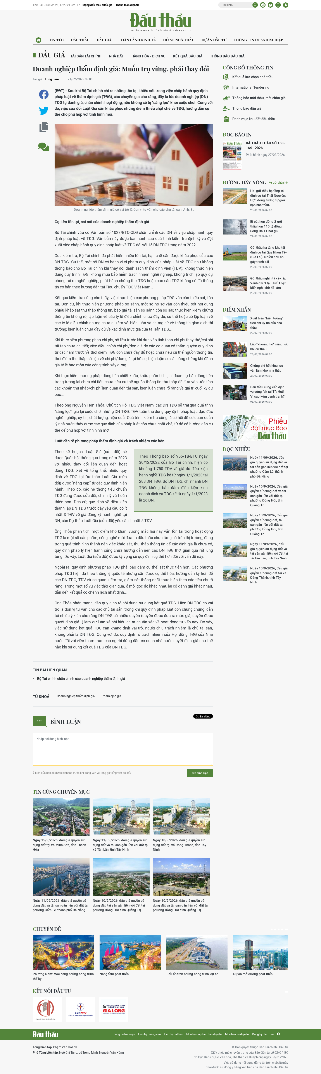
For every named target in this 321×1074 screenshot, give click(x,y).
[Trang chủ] (38, 40)
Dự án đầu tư (214, 40)
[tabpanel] (63, 958)
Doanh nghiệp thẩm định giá (76, 696)
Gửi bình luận (200, 773)
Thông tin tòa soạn (123, 1034)
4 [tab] (282, 929)
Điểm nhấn (237, 309)
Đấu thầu (80, 40)
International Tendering (250, 87)
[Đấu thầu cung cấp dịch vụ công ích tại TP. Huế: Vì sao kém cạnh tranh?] (235, 392)
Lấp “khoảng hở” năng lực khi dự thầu (269, 346)
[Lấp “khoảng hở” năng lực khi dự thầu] (235, 349)
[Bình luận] (44, 143)
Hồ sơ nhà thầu (178, 40)
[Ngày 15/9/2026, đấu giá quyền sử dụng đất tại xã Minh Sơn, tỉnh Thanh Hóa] (61, 817)
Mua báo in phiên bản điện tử (204, 1034)
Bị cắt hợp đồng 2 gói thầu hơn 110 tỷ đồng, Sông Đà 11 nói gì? (266, 226)
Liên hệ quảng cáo (149, 1034)
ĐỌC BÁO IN (237, 134)
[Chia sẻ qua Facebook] (44, 94)
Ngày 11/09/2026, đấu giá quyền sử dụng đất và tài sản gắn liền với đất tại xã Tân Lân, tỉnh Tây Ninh (120, 844)
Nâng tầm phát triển (114, 974)
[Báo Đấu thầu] (45, 1034)
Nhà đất (116, 56)
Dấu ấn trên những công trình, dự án (192, 974)
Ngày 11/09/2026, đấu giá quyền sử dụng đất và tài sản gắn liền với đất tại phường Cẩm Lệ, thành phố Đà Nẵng (60, 905)
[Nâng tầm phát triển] (130, 952)
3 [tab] (279, 929)
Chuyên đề (47, 929)
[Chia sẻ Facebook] (263, 5)
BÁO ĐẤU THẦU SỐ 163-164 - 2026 (265, 145)
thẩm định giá (112, 696)
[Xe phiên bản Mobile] (278, 5)
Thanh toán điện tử (127, 5)
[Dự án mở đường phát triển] (263, 952)
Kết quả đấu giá (187, 56)
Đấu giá (104, 40)
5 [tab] (286, 929)
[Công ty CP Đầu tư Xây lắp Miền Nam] (45, 1009)
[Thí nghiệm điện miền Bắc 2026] (80, 1009)
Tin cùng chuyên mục (61, 791)
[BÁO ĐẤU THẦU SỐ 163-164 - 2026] (232, 155)
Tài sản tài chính (85, 56)
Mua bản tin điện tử (237, 1034)
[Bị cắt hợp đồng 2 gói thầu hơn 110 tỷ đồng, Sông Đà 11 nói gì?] (235, 226)
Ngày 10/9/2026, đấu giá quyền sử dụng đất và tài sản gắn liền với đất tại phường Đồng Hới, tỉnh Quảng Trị (181, 905)
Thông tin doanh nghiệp (258, 40)
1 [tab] (272, 929)
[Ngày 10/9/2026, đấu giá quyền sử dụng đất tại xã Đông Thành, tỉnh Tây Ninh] (181, 817)
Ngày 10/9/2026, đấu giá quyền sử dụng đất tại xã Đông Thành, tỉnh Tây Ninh (179, 844)
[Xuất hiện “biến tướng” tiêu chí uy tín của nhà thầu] (235, 323)
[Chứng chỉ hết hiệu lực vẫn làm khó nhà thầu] (235, 371)
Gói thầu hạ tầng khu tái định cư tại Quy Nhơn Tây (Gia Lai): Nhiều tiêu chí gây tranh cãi (268, 254)
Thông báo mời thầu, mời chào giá (259, 98)
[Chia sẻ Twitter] (270, 5)
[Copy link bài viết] (44, 127)
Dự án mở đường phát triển (253, 974)
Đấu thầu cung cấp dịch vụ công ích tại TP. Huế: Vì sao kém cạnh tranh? (267, 391)
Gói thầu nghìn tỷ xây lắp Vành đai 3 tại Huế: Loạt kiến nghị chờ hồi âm (268, 283)
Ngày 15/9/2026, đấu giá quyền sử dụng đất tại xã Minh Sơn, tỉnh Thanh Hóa (59, 844)
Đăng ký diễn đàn (263, 1034)
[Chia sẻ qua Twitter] (44, 111)
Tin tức (56, 40)
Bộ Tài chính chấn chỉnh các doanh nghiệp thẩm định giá (81, 679)
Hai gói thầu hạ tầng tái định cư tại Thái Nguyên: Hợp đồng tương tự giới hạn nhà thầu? (268, 198)
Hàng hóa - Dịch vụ (148, 56)
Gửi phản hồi (280, 182)
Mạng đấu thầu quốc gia (97, 5)
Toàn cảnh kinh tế (137, 40)
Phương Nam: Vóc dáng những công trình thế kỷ (63, 976)
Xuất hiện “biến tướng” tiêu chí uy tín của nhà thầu (266, 322)
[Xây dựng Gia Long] (113, 1009)
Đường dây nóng (244, 182)
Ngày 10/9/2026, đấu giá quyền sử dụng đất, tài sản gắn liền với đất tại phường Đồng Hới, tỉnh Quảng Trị (119, 905)
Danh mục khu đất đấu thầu (253, 119)
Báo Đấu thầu (160, 22)
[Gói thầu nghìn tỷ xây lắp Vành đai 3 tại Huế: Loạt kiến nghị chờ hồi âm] (235, 283)
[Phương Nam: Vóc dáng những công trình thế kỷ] (63, 952)
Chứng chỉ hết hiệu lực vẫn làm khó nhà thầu (266, 368)
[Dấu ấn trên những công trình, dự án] (197, 952)
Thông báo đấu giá (227, 56)
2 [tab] (275, 929)
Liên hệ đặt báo (173, 1034)
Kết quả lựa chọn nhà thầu (252, 77)
